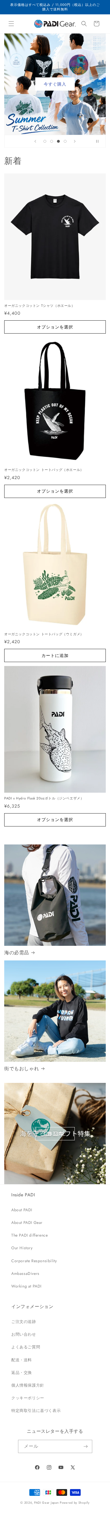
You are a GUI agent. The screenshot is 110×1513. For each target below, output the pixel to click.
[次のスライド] (75, 141)
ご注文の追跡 (23, 1321)
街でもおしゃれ (21, 1068)
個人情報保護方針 (27, 1385)
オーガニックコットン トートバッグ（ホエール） (44, 470)
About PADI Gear (27, 1222)
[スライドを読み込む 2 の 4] (51, 141)
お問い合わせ (23, 1334)
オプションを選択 (55, 327)
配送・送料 (21, 1360)
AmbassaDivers (25, 1273)
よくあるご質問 (25, 1347)
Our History (22, 1248)
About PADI (21, 1210)
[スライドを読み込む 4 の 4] (65, 141)
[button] (11, 23)
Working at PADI (26, 1286)
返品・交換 (21, 1372)
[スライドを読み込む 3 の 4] (58, 141)
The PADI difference (29, 1235)
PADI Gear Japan (46, 1502)
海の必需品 (16, 952)
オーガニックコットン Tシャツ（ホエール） (39, 306)
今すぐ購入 (55, 84)
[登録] (86, 1446)
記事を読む (55, 1133)
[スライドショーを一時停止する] (99, 141)
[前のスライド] (35, 141)
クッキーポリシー (27, 1398)
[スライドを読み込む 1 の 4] (44, 141)
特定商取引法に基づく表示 (36, 1410)
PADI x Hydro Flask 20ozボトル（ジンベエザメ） (44, 798)
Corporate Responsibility (34, 1261)
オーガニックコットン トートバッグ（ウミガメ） (44, 634)
